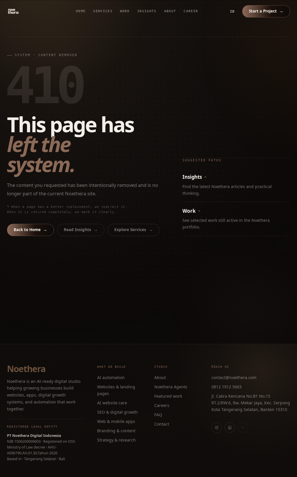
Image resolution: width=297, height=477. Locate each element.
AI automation (111, 377)
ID (232, 11)
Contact (161, 424)
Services (103, 11)
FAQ (158, 414)
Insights (147, 11)
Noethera (26, 369)
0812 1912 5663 (226, 387)
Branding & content (116, 430)
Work (125, 11)
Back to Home (30, 229)
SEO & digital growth (117, 412)
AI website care (112, 402)
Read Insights (81, 229)
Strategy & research (116, 440)
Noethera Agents (170, 387)
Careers (161, 405)
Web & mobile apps (116, 421)
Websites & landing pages (116, 390)
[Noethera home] (26, 11)
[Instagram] (216, 427)
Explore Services (133, 229)
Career (191, 11)
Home (81, 11)
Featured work (168, 396)
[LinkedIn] (229, 427)
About (170, 11)
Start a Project (266, 11)
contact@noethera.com (233, 377)
